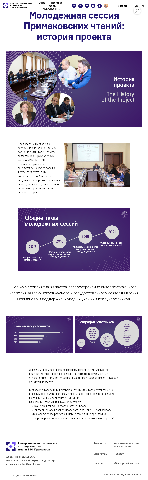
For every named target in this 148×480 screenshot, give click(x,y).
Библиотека (101, 453)
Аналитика (56, 2)
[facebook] (99, 6)
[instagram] (93, 6)
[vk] (74, 6)
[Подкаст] (106, 6)
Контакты (122, 6)
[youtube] (87, 6)
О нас (42, 2)
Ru (142, 5)
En (136, 5)
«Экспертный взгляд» (127, 463)
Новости (52, 5)
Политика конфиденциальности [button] (121, 474)
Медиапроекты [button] (52, 8)
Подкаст (119, 453)
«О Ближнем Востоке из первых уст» (126, 445)
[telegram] (80, 6)
